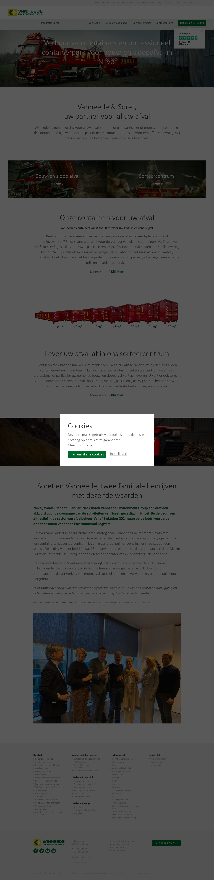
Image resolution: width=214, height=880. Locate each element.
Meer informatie (80, 445)
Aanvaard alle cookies (87, 454)
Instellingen (118, 454)
